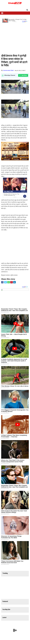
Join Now (24, 75)
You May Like (6, 609)
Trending (5, 573)
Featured (5, 601)
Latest (4, 617)
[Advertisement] (15, 38)
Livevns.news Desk (8, 70)
